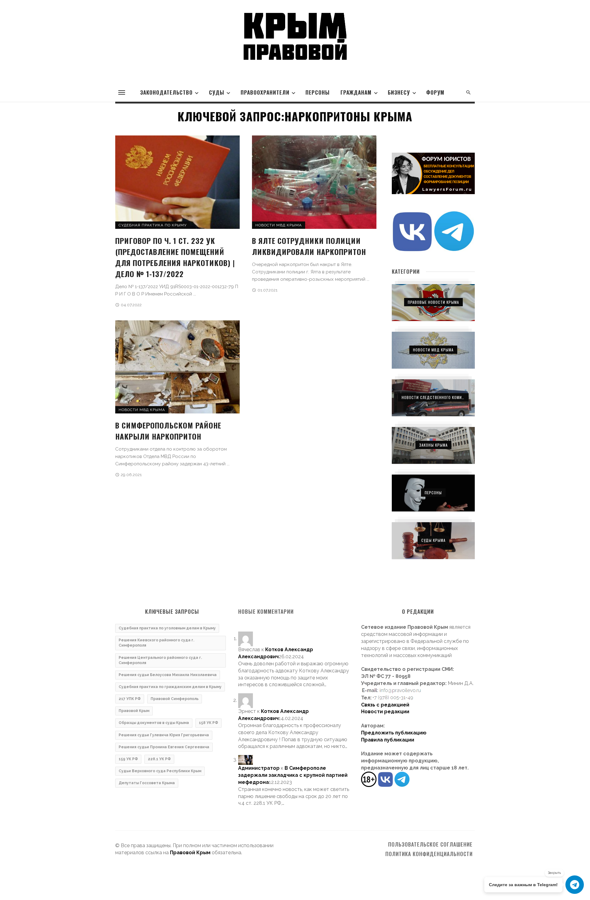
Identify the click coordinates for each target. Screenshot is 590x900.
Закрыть (554, 873)
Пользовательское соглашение (430, 844)
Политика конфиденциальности (429, 854)
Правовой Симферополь (175, 699)
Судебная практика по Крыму (153, 225)
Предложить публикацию (394, 733)
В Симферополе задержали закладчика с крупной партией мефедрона (293, 775)
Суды (216, 92)
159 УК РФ (128, 759)
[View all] (433, 302)
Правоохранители (265, 92)
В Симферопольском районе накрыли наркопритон (168, 431)
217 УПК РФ (130, 699)
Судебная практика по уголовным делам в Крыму (167, 628)
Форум (435, 92)
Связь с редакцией (385, 705)
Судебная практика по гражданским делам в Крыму (170, 687)
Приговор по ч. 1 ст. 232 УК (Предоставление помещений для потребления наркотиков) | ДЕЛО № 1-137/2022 (175, 257)
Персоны (317, 92)
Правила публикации (387, 740)
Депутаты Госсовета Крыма (147, 783)
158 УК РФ (208, 723)
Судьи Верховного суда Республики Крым (160, 771)
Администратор (259, 768)
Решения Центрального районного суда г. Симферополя (160, 660)
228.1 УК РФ (159, 759)
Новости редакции (385, 711)
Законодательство (166, 92)
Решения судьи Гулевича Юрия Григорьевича (164, 735)
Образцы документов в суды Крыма (154, 723)
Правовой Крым (134, 711)
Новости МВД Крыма (278, 225)
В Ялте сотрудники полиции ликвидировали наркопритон (309, 246)
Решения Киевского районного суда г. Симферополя (156, 643)
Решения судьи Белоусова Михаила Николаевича (168, 675)
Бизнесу (399, 92)
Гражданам (356, 92)
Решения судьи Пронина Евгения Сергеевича (164, 747)
